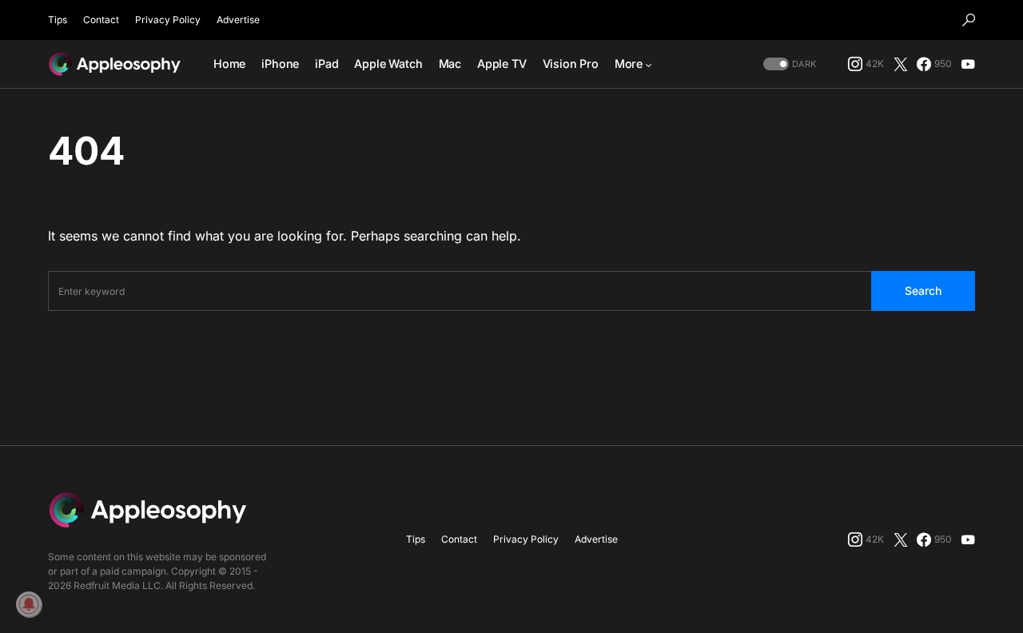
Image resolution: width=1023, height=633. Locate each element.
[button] (968, 20)
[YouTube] (968, 64)
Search (923, 290)
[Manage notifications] (29, 604)
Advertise (238, 20)
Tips (57, 20)
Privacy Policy (168, 20)
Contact (101, 20)
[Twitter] (901, 64)
